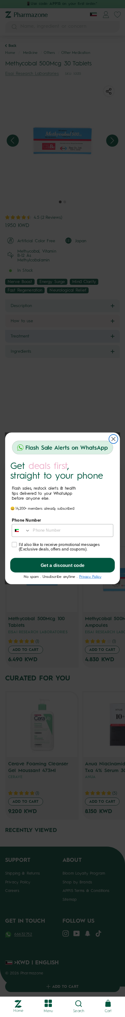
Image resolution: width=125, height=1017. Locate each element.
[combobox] (21, 531)
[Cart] (108, 1003)
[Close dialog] (113, 439)
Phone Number (26, 520)
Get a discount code (63, 565)
